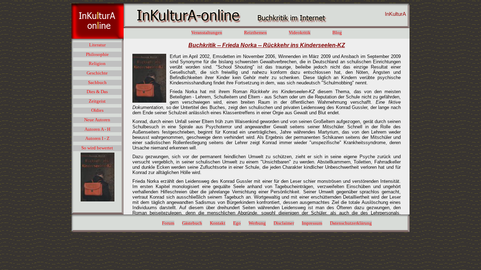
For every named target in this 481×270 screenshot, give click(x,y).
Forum (168, 223)
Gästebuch (192, 223)
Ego (237, 223)
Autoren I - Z (97, 138)
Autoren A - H (97, 129)
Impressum (312, 223)
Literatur (97, 45)
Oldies (97, 110)
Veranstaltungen (206, 32)
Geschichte (97, 73)
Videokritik (300, 32)
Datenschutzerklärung (351, 223)
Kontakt (217, 223)
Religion (97, 63)
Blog (337, 32)
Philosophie (97, 54)
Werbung (257, 223)
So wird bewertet (97, 148)
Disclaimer (284, 223)
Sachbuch (97, 82)
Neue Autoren (97, 119)
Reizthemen (255, 32)
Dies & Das (97, 91)
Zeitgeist (97, 101)
